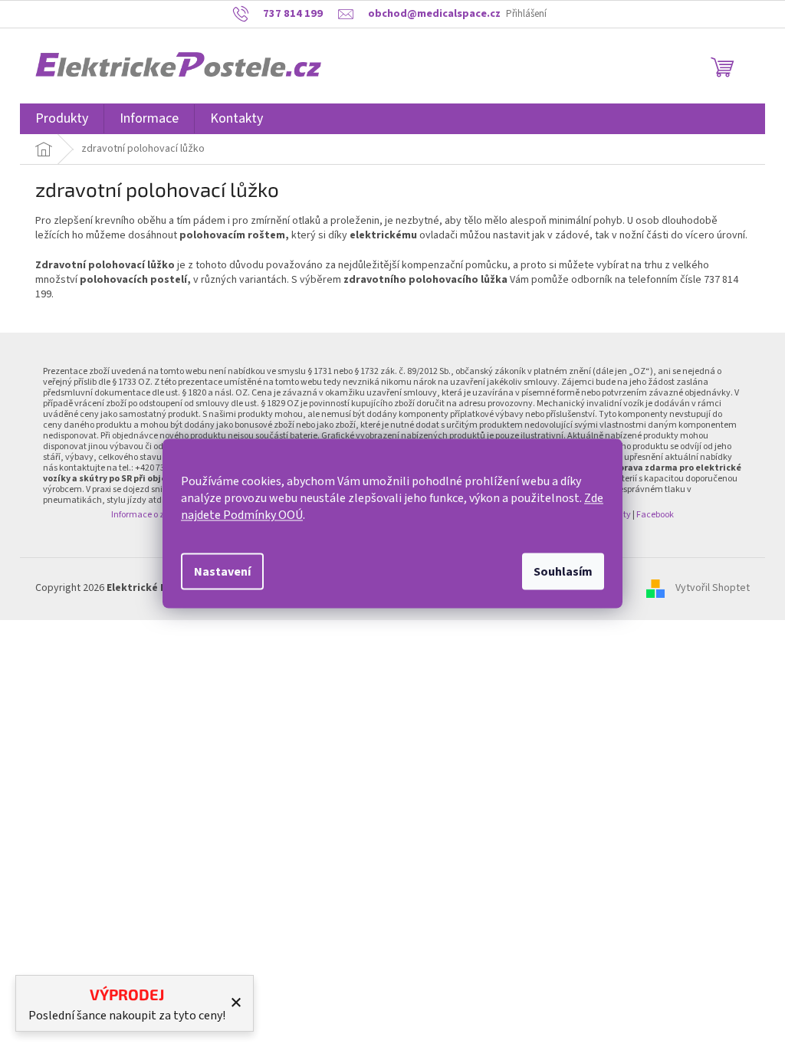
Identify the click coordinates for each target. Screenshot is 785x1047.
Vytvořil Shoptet (712, 588)
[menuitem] (61, 118)
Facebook (655, 514)
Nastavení (222, 571)
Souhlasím (563, 571)
